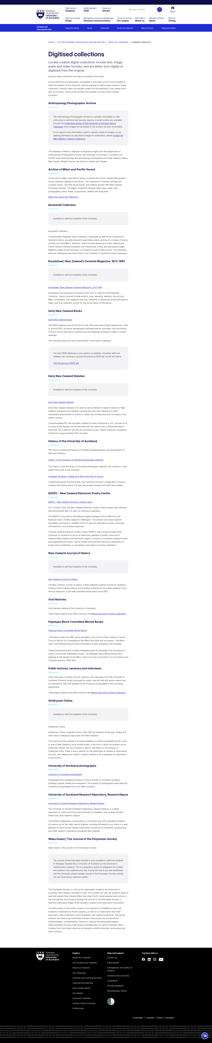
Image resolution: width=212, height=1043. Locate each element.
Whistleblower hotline (117, 991)
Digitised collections (141, 42)
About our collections (118, 42)
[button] (172, 10)
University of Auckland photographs (65, 774)
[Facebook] (143, 959)
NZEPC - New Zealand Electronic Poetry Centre (70, 502)
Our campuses (79, 973)
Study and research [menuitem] (125, 28)
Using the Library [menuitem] (72, 28)
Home (51, 42)
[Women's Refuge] (111, 1004)
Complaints (112, 980)
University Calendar (82, 998)
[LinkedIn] (149, 959)
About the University (82, 957)
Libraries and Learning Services (44, 28)
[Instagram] (154, 959)
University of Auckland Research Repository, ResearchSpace (76, 803)
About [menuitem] (89, 28)
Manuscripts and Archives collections (108, 614)
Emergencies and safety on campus (119, 969)
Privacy (160, 1018)
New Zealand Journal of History (63, 579)
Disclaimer (170, 1018)
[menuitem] (70, 9)
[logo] (48, 14)
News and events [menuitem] (169, 28)
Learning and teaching (83, 983)
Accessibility (138, 1018)
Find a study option (81, 988)
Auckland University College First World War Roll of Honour (76, 476)
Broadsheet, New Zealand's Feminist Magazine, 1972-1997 (75, 287)
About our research (81, 967)
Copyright (150, 1018)
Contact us (112, 957)
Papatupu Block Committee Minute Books (67, 630)
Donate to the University (118, 975)
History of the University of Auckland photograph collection (76, 460)
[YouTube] (161, 959)
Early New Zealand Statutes (61, 402)
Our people (78, 993)
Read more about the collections (63, 197)
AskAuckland (113, 962)
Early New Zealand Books (60, 319)
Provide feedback (115, 986)
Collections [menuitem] (104, 28)
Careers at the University (84, 1003)
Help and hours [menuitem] (147, 28)
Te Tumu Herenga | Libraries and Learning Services (81, 42)
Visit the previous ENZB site (66, 363)
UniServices (78, 1008)
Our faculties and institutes (85, 962)
